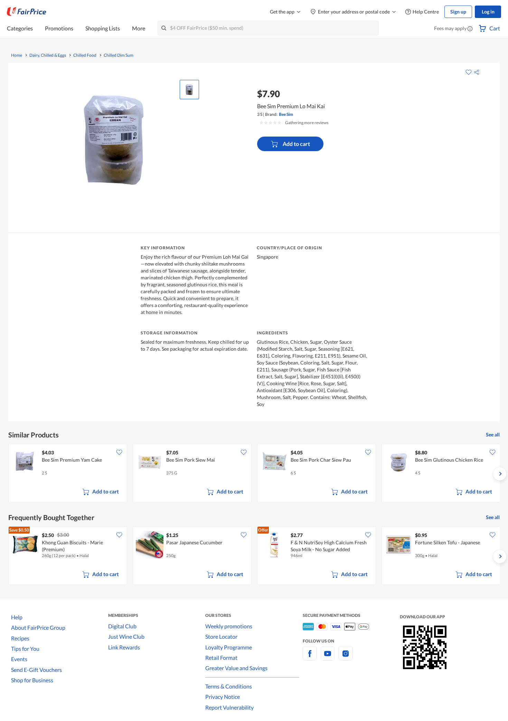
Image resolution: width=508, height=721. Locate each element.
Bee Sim (286, 114)
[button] (470, 29)
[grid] (254, 474)
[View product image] (189, 89)
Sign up (458, 12)
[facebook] (310, 657)
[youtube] (328, 657)
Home (16, 55)
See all (493, 434)
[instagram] (345, 657)
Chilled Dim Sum (118, 55)
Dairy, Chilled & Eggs (47, 55)
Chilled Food (84, 55)
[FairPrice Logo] (26, 11)
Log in (488, 12)
